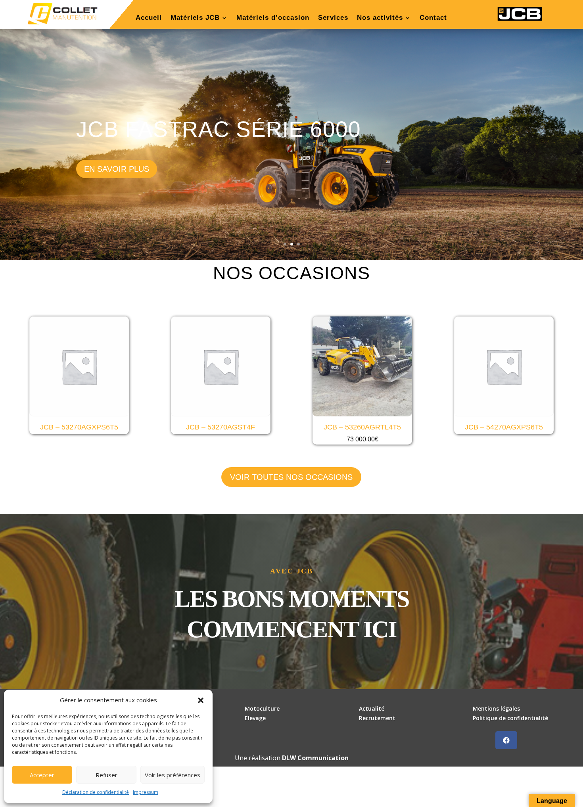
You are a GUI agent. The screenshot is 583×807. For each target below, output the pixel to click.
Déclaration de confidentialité (95, 792)
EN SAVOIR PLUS (116, 169)
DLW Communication (315, 757)
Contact (433, 18)
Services (333, 18)
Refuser (106, 775)
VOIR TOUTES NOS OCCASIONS (291, 477)
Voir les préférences (172, 775)
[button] (201, 700)
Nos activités (380, 18)
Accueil (149, 18)
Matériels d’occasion (272, 18)
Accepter (42, 775)
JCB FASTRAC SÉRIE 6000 (218, 129)
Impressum (145, 792)
